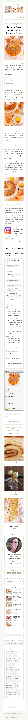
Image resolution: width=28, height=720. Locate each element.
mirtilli (16, 678)
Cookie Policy (13, 715)
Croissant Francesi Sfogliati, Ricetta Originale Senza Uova (17, 591)
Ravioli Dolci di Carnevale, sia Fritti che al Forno (17, 597)
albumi (7, 651)
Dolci (6, 23)
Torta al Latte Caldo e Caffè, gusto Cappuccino (13, 430)
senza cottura (16, 692)
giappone (8, 674)
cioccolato (15, 656)
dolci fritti (17, 669)
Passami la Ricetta (17, 421)
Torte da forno (14, 24)
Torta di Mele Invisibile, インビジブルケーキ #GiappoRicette (14, 428)
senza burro (9, 692)
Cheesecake (8, 656)
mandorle (8, 678)
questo (6, 172)
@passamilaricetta (8, 238)
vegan (15, 694)
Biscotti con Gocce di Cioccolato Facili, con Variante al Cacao (17, 604)
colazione (8, 658)
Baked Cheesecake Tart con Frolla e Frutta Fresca (17, 624)
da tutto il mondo (15, 660)
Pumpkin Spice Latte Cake (17, 94)
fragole (14, 671)
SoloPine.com (15, 717)
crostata (8, 660)
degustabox (8, 662)
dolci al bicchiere (10, 665)
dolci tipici (8, 671)
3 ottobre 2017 (7, 421)
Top (22, 717)
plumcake (16, 687)
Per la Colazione (12, 23)
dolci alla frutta (10, 667)
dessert (14, 662)
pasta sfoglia (9, 687)
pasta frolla (16, 685)
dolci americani (9, 669)
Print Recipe (10, 263)
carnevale (14, 653)
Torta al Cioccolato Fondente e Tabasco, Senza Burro (16, 617)
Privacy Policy (7, 715)
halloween (14, 674)
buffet (16, 651)
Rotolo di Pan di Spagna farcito (14, 462)
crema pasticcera (16, 658)
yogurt (19, 694)
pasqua (14, 683)
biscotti (12, 651)
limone (19, 676)
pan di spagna (9, 683)
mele (13, 678)
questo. (6, 174)
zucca (6, 416)
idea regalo (8, 676)
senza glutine (9, 694)
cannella (8, 653)
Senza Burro (19, 23)
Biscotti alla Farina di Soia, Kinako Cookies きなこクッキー (17, 611)
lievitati (14, 676)
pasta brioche (9, 685)
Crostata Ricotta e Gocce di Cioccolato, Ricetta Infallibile (14, 525)
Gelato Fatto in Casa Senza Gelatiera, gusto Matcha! (14, 493)
